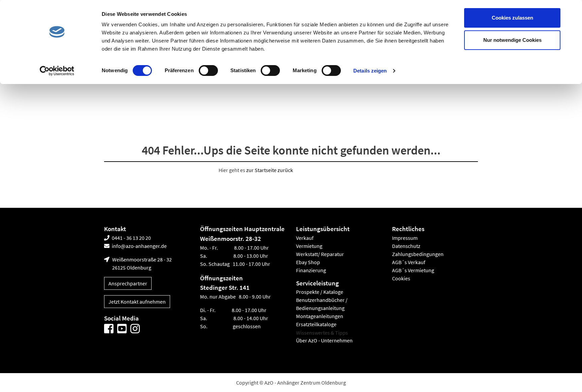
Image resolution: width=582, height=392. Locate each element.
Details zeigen (370, 71)
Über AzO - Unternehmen (324, 340)
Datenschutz (406, 246)
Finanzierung (311, 270)
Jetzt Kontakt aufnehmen (137, 301)
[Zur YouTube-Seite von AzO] (122, 329)
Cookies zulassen (512, 18)
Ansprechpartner (127, 283)
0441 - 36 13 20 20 (131, 237)
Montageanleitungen (319, 316)
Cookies (401, 278)
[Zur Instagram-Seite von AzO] (135, 329)
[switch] (208, 70)
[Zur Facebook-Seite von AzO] (109, 329)
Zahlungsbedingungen (418, 254)
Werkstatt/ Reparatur (320, 254)
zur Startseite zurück (269, 170)
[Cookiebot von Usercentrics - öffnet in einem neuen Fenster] (57, 71)
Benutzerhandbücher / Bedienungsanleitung (322, 304)
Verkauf (305, 237)
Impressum (405, 237)
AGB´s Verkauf (408, 262)
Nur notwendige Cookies (512, 40)
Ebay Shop (308, 262)
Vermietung (309, 246)
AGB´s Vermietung (413, 270)
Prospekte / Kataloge (319, 292)
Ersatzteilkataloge (316, 324)
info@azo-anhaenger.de (139, 246)
